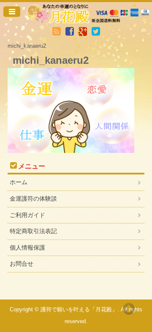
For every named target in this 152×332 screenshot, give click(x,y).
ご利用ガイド (27, 215)
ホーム (18, 182)
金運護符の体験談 (33, 198)
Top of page (128, 308)
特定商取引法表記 (33, 231)
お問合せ (21, 263)
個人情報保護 (27, 247)
